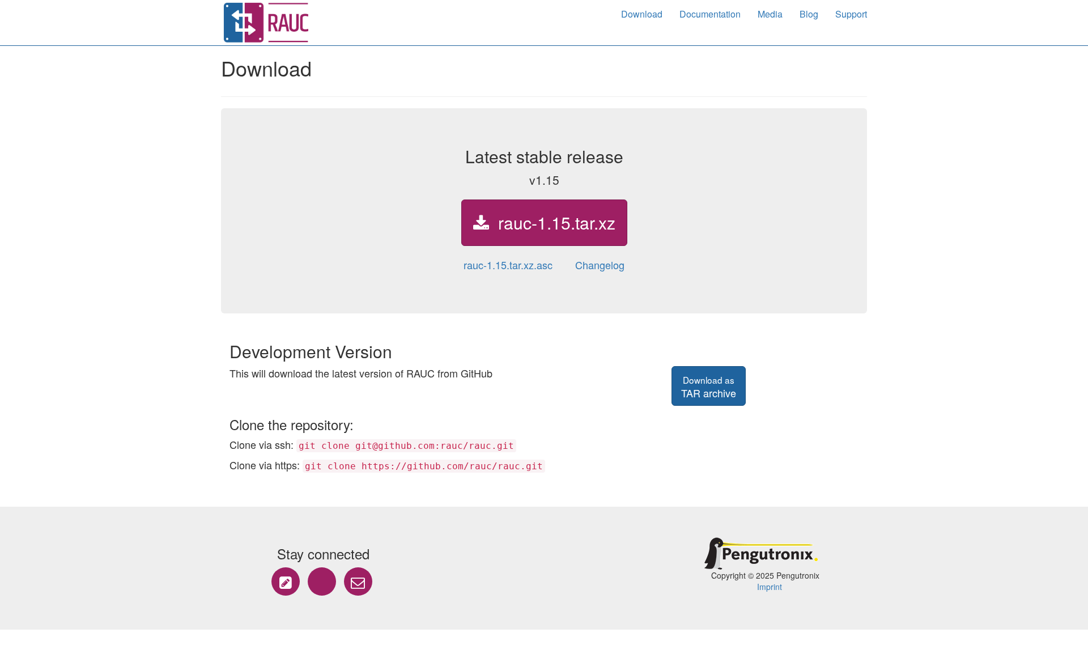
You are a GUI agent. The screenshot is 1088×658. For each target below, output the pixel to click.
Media (770, 13)
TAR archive (708, 386)
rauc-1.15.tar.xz (552, 222)
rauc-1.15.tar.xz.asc (508, 264)
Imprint (769, 586)
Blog (809, 13)
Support (851, 13)
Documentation (710, 13)
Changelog (599, 264)
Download (641, 13)
